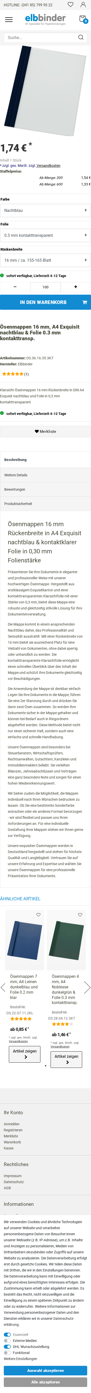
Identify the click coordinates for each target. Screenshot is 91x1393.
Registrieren (13, 1130)
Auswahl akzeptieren (45, 1370)
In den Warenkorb (43, 302)
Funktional (21, 1353)
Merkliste (47, 431)
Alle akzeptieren (45, 1382)
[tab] (45, 459)
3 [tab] (53, 1065)
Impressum (12, 1176)
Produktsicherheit (18, 504)
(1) (26, 374)
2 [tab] (49, 1065)
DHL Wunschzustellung (31, 1347)
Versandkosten (48, 166)
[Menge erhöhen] (76, 287)
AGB (7, 1188)
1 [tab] (45, 1065)
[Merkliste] (70, 4)
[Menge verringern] (15, 287)
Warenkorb (12, 1142)
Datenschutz (14, 1182)
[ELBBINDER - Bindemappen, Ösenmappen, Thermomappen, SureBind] (45, 19)
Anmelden (11, 1124)
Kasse (8, 1148)
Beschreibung (15, 460)
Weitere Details (15, 475)
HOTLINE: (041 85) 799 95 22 (28, 5)
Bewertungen (14, 489)
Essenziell (20, 1335)
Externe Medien (25, 1341)
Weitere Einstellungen (20, 1359)
